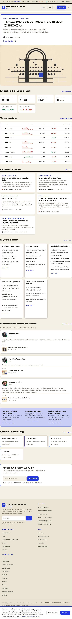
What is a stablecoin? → (32, 421)
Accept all (65, 613)
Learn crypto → (67, 432)
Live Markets (6, 533)
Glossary (4, 550)
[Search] (50, 7)
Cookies (4, 595)
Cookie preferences (56, 602)
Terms (4, 585)
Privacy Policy (35, 616)
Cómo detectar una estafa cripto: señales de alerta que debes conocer (10, 288)
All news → (68, 169)
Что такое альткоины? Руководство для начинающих (33, 258)
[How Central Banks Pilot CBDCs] (36, 65)
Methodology (6, 568)
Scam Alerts (41, 543)
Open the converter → (55, 423)
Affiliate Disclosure (8, 592)
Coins (3, 536)
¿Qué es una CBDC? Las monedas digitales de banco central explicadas (59, 252)
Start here (41, 533)
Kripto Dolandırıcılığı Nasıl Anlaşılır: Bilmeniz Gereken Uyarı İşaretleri (10, 307)
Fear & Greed (6, 546)
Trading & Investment (44, 524)
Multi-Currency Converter (10, 539)
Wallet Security (42, 539)
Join (28, 518)
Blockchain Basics (43, 536)
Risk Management (43, 546)
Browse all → (68, 240)
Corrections (5, 571)
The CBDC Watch (43, 507)
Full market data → (66, 118)
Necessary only (53, 613)
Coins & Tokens (42, 514)
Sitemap (47, 602)
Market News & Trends (45, 510)
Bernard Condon (15, 382)
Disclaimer (5, 588)
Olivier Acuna (9, 37)
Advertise (5, 578)
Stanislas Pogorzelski (17, 359)
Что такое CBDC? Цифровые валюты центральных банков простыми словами (60, 261)
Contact (4, 575)
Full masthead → (67, 324)
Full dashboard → (67, 91)
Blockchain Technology (45, 517)
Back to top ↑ (66, 602)
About (4, 558)
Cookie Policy (24, 616)
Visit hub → (5, 268)
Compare (5, 543)
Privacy (4, 581)
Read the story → (9, 41)
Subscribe (61, 7)
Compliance (5, 561)
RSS (42, 602)
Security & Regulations (44, 521)
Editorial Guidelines (8, 565)
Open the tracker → (8, 423)
